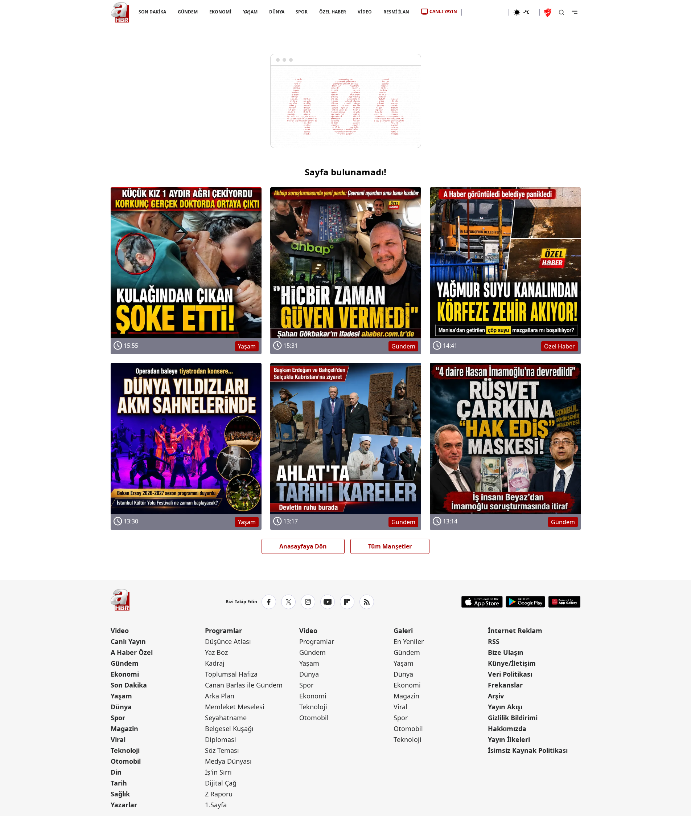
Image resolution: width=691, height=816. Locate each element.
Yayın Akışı (505, 706)
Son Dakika (129, 685)
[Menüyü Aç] (574, 12)
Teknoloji (125, 750)
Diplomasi (220, 739)
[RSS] (366, 602)
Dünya (121, 706)
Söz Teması (222, 750)
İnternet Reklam (515, 630)
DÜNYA (276, 12)
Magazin (124, 728)
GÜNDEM (187, 12)
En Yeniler (409, 641)
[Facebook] (269, 602)
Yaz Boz (216, 652)
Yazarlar (124, 804)
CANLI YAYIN (443, 11)
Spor (118, 717)
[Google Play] (525, 602)
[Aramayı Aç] (561, 12)
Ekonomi (125, 674)
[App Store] (482, 602)
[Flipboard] (347, 602)
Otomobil (126, 761)
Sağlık (120, 794)
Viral (118, 739)
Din (116, 772)
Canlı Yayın (128, 641)
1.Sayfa (216, 804)
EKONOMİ (220, 12)
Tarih (119, 783)
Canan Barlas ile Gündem (244, 685)
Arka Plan (219, 695)
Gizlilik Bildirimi (513, 717)
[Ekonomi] (485, 12)
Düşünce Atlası (228, 641)
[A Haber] (120, 12)
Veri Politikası (510, 674)
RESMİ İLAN (396, 12)
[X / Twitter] (288, 602)
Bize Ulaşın (505, 652)
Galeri (403, 630)
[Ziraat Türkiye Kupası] (548, 12)
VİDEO (365, 12)
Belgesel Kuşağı (229, 728)
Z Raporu (219, 794)
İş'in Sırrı (218, 772)
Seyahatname (226, 717)
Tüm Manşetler (390, 546)
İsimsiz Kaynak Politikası (528, 750)
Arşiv (496, 695)
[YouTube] (327, 602)
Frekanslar (505, 685)
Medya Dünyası (228, 761)
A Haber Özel (132, 652)
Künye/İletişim (512, 663)
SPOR (302, 12)
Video (120, 630)
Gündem (125, 663)
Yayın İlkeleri (509, 739)
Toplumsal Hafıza (231, 674)
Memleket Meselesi (234, 706)
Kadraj (215, 663)
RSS (493, 641)
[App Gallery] (564, 602)
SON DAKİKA (152, 12)
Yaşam (121, 695)
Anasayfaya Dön (303, 546)
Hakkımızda (507, 728)
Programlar (223, 630)
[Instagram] (308, 602)
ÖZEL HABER (332, 12)
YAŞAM (250, 12)
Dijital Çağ (220, 783)
